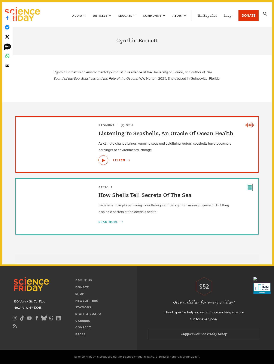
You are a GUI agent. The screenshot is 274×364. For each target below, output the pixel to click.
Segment (106, 125)
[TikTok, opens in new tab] (22, 317)
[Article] (249, 187)
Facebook (7, 17)
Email (7, 65)
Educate (125, 15)
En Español (207, 16)
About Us (83, 280)
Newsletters (86, 300)
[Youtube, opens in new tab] (29, 317)
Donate (248, 15)
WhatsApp (7, 56)
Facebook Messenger (7, 27)
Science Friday (22, 14)
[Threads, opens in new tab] (51, 317)
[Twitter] (7, 37)
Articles (100, 15)
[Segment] (249, 125)
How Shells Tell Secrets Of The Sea (144, 195)
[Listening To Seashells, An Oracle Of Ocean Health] (103, 160)
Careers (82, 321)
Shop (227, 16)
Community (152, 15)
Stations (83, 307)
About (178, 15)
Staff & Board (88, 314)
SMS (7, 46)
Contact (83, 327)
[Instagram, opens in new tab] (15, 317)
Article (105, 187)
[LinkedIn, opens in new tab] (58, 317)
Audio (77, 15)
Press (80, 334)
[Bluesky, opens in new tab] (44, 317)
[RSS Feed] (15, 325)
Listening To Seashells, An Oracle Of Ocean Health (165, 133)
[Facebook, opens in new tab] (36, 317)
